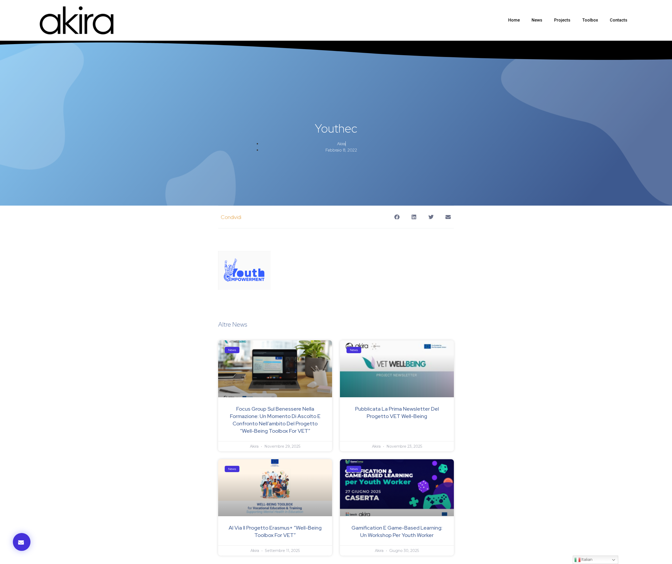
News (537, 20)
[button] (21, 542)
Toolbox (590, 20)
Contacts (618, 20)
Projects (562, 20)
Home (514, 20)
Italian (586, 559)
